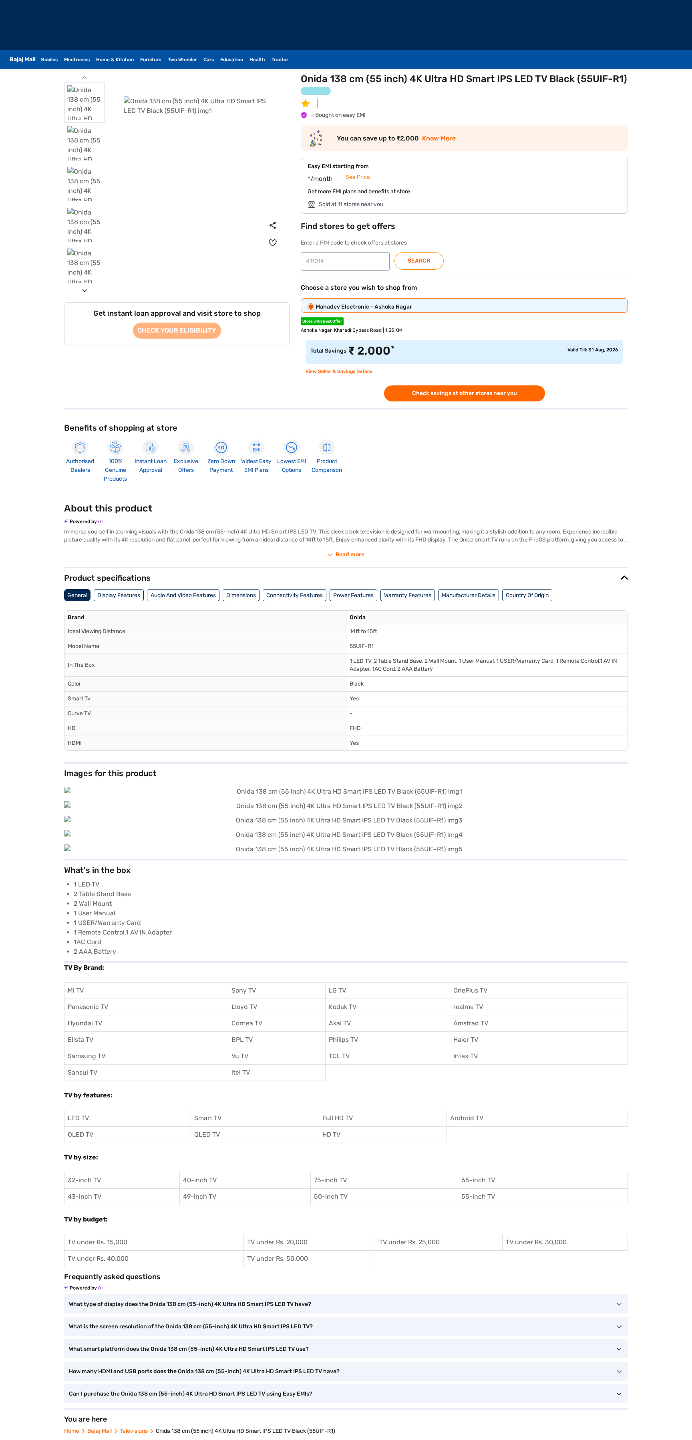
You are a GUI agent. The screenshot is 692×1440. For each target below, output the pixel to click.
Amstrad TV (470, 1023)
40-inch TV (200, 1180)
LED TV (78, 1118)
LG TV (337, 990)
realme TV (468, 1007)
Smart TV (207, 1118)
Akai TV (340, 1023)
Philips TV (343, 1039)
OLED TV (80, 1134)
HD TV (331, 1134)
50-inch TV (331, 1196)
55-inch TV (478, 1196)
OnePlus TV (470, 990)
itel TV (240, 1072)
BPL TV (242, 1039)
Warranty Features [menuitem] (407, 595)
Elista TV (80, 1039)
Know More (439, 138)
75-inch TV (330, 1180)
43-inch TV (84, 1196)
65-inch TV (478, 1180)
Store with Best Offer (322, 321)
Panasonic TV (88, 1007)
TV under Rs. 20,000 (277, 1242)
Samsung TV (86, 1056)
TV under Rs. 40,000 (98, 1258)
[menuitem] (273, 243)
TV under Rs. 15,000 (97, 1242)
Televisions (134, 1431)
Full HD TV (337, 1118)
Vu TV (239, 1056)
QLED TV (207, 1134)
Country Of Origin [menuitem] (527, 595)
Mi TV (76, 990)
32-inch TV (84, 1180)
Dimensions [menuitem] (241, 595)
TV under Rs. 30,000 (536, 1242)
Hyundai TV (85, 1023)
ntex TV (466, 1056)
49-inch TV (199, 1196)
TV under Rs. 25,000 (409, 1242)
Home (71, 1431)
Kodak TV (342, 1007)
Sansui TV (82, 1072)
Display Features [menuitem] (118, 595)
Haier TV (465, 1039)
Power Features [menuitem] (353, 595)
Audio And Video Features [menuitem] (183, 595)
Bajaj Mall (99, 1431)
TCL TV (339, 1056)
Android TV (466, 1118)
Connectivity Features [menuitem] (294, 595)
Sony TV (243, 990)
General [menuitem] (77, 595)
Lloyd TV (244, 1007)
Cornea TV (246, 1023)
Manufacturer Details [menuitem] (468, 595)
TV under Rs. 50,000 (277, 1258)
